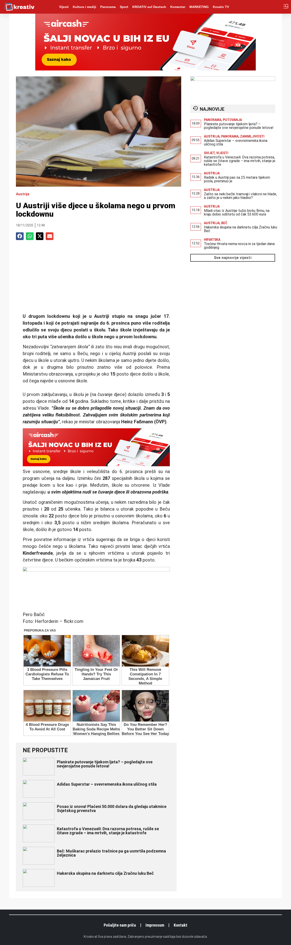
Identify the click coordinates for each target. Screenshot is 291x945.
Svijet (209, 153)
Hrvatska (212, 239)
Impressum (155, 925)
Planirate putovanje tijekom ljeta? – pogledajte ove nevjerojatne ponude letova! (105, 764)
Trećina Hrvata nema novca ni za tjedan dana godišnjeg (239, 246)
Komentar (177, 7)
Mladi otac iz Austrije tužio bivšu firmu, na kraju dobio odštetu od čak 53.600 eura (236, 212)
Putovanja (232, 120)
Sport (124, 7)
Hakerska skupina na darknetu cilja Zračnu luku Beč (105, 873)
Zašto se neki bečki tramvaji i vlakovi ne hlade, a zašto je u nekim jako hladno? (240, 196)
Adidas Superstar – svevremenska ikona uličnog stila (107, 784)
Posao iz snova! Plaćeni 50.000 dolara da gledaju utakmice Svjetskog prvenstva (111, 808)
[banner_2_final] (96, 570)
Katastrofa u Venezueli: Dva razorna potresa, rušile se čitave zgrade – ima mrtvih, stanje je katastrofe (108, 830)
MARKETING (199, 7)
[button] (20, 236)
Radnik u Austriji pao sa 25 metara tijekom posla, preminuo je (237, 179)
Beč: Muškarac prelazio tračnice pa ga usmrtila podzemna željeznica (111, 853)
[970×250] (145, 69)
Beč (224, 223)
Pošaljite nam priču (120, 925)
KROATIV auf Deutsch (149, 7)
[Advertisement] (96, 279)
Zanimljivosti (252, 136)
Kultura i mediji (84, 7)
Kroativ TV (221, 7)
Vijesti (64, 7)
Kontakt (180, 925)
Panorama (108, 7)
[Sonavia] (232, 79)
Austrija (22, 194)
